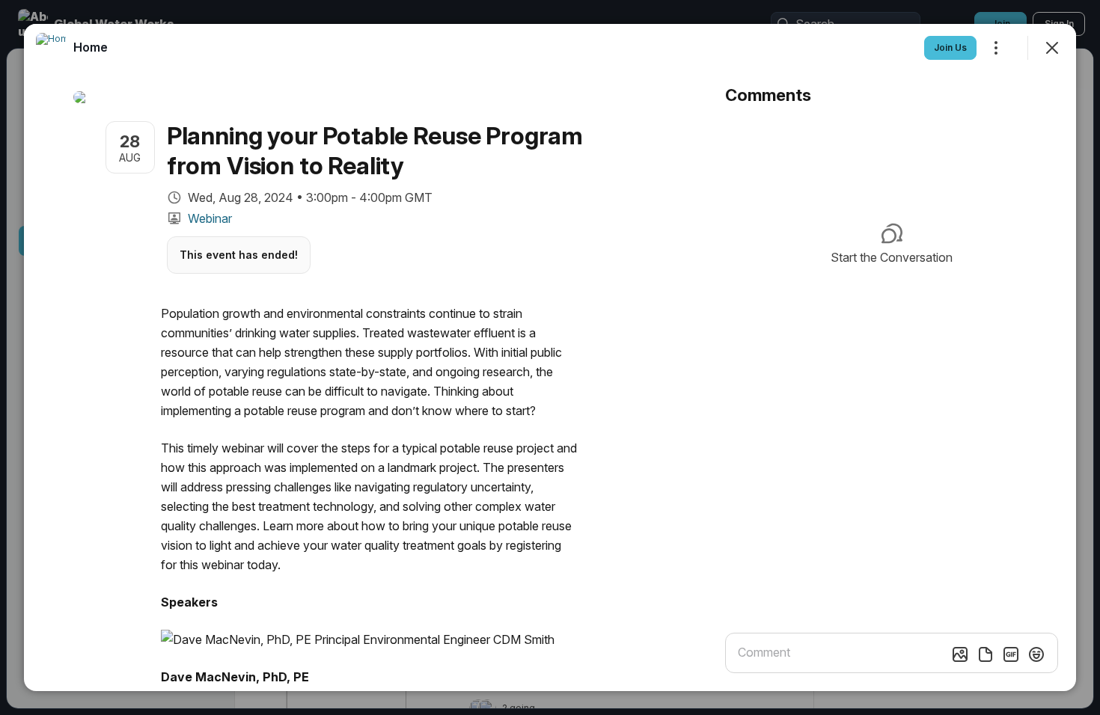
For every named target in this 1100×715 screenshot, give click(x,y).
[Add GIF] (1011, 654)
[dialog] (550, 357)
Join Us (950, 47)
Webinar (210, 218)
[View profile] (51, 48)
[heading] (90, 47)
